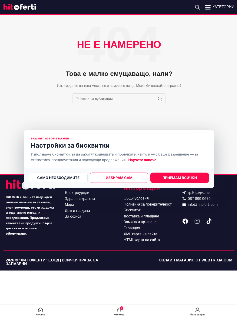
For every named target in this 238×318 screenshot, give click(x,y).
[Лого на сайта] (19, 7)
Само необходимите (58, 177)
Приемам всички (179, 177)
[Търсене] (197, 7)
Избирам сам (119, 177)
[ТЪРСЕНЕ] (160, 98)
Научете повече (142, 159)
